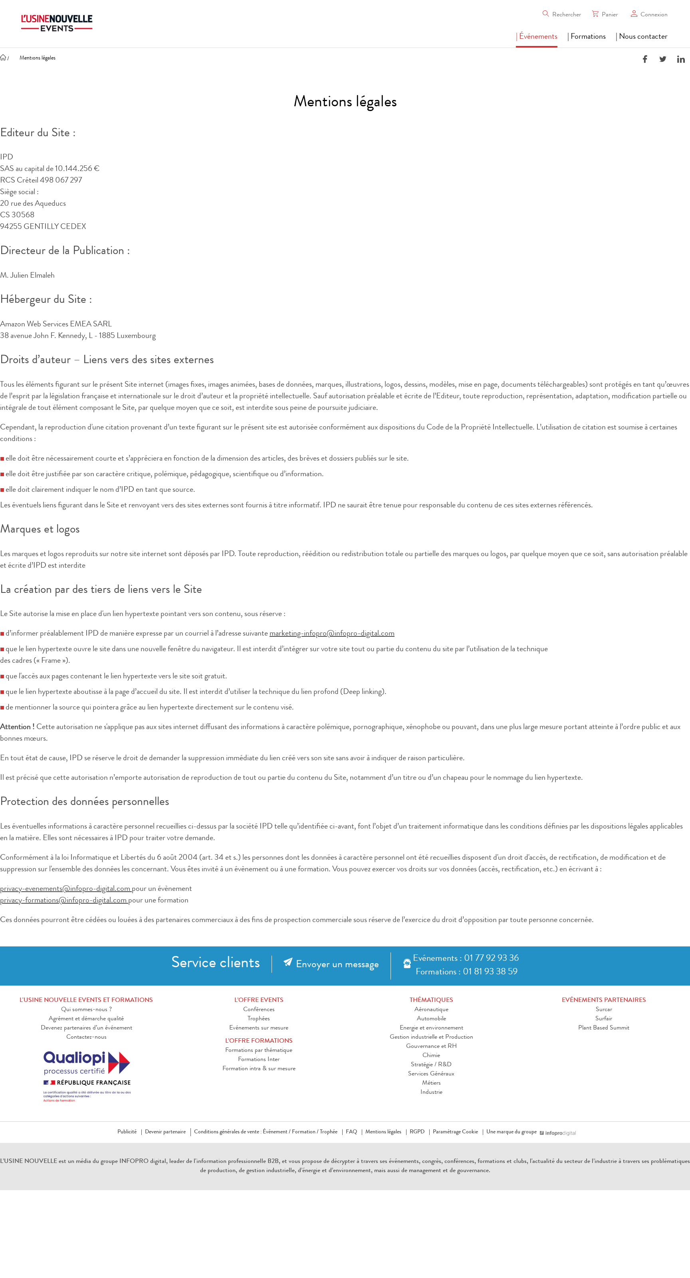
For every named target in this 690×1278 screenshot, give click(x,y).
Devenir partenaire (165, 1132)
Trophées (259, 1019)
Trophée (328, 1132)
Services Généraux (431, 1074)
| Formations (586, 37)
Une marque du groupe (511, 1132)
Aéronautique (431, 1010)
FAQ (351, 1132)
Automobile (431, 1019)
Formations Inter (259, 1060)
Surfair (603, 1019)
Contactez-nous (86, 1037)
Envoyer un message (337, 965)
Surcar (604, 1010)
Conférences (259, 1010)
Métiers (431, 1083)
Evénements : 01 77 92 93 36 (466, 959)
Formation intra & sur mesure (258, 1069)
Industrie (431, 1092)
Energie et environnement (431, 1028)
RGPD (417, 1132)
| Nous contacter (642, 37)
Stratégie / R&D (431, 1065)
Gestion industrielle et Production (431, 1037)
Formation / (305, 1132)
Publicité (127, 1132)
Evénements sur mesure (258, 1028)
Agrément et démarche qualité (86, 1019)
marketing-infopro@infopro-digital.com (332, 634)
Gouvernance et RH (431, 1046)
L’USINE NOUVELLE (28, 1162)
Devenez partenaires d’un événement (86, 1028)
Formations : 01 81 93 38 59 (467, 972)
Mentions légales (383, 1132)
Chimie (431, 1056)
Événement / (277, 1132)
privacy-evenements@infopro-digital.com (66, 889)
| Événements (536, 37)
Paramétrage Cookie (455, 1132)
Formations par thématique (258, 1050)
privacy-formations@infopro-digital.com (64, 901)
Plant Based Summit (603, 1028)
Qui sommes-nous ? (86, 1010)
